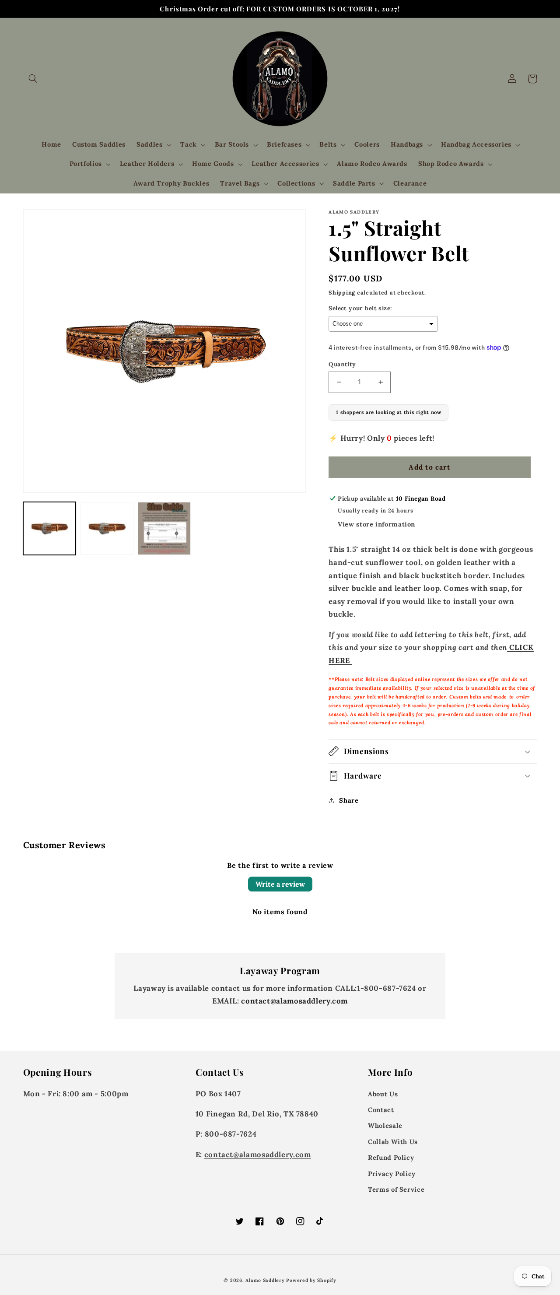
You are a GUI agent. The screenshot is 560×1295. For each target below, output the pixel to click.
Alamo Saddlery (264, 1280)
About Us (383, 1094)
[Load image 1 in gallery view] (49, 528)
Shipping (342, 292)
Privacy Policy (392, 1173)
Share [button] (348, 800)
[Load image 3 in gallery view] (164, 528)
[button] (33, 79)
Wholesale (385, 1125)
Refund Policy (391, 1157)
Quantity (342, 364)
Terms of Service (396, 1189)
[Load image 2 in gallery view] (106, 528)
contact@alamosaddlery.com (294, 1001)
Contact (381, 1109)
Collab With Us (393, 1141)
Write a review (280, 884)
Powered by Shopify (311, 1280)
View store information (376, 524)
